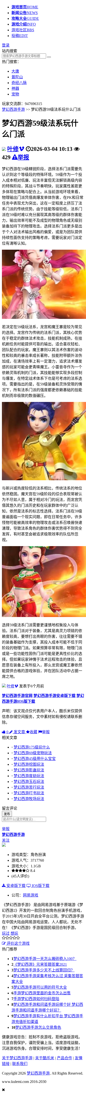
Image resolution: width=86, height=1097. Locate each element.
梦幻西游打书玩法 (29, 793)
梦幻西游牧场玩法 (29, 799)
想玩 (14, 933)
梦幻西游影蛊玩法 (29, 770)
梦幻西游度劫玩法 (29, 776)
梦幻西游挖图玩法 (29, 764)
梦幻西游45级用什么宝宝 (35, 759)
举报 (23, 157)
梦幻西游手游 (13, 109)
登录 (6, 45)
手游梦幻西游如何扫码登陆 (36, 999)
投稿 (19, 36)
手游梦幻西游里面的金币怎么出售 (42, 993)
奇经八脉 (19, 83)
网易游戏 (30, 895)
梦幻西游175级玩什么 (32, 747)
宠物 (15, 94)
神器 (15, 88)
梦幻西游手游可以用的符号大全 (40, 987)
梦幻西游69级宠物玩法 (33, 753)
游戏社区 (22, 30)
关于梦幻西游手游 (17, 1058)
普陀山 (17, 77)
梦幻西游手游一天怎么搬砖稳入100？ (44, 959)
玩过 (6, 933)
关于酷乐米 (44, 1058)
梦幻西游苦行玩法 (29, 787)
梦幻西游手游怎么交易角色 (38, 1027)
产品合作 (64, 1058)
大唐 (15, 71)
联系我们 (19, 1064)
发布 (7, 814)
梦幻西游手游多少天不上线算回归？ (44, 970)
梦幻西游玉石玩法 (29, 782)
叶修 (13, 149)
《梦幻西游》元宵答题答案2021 (40, 964)
